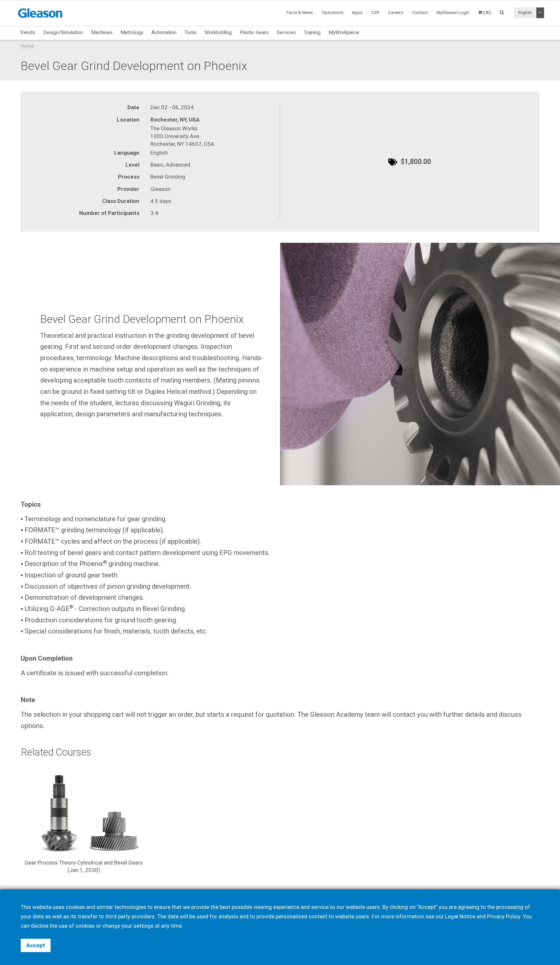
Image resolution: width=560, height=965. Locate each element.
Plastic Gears (254, 32)
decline (39, 926)
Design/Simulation (63, 32)
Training (312, 32)
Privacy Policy (503, 916)
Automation (164, 32)
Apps (357, 12)
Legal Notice (460, 916)
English (525, 12)
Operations (332, 12)
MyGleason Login (453, 12)
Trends (27, 32)
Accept (35, 945)
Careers (395, 12)
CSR (375, 12)
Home (27, 46)
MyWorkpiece (344, 32)
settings (144, 926)
